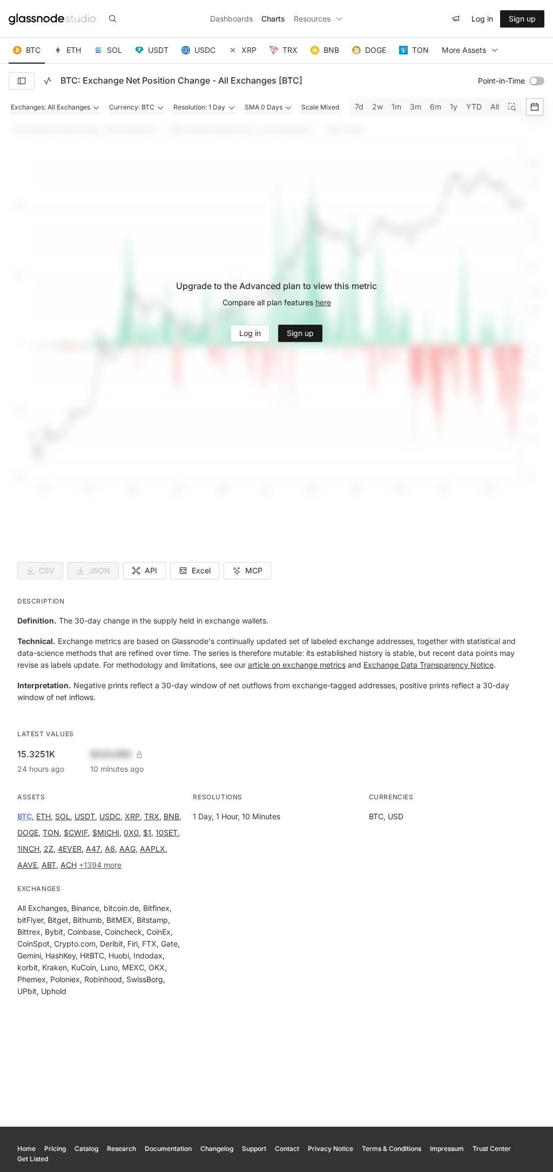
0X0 (131, 832)
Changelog (216, 1148)
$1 (147, 832)
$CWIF (76, 832)
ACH (68, 864)
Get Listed (32, 1159)
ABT (49, 864)
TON (51, 832)
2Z (48, 848)
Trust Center (492, 1148)
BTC (24, 816)
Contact (287, 1148)
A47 (93, 848)
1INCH (28, 848)
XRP (132, 816)
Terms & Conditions (391, 1148)
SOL (62, 816)
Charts (273, 18)
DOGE (27, 832)
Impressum (447, 1148)
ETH (43, 816)
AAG (127, 848)
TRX (151, 816)
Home (26, 1148)
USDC (109, 816)
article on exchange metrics (297, 664)
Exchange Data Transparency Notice (428, 664)
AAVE (27, 864)
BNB (171, 816)
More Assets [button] (464, 49)
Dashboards (231, 18)
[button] (27, 51)
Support (254, 1148)
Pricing (55, 1148)
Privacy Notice (330, 1148)
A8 (110, 848)
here (323, 302)
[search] (113, 19)
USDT (85, 816)
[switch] (536, 81)
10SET (167, 832)
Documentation (168, 1148)
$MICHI (105, 832)
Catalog (86, 1148)
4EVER (70, 848)
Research (121, 1148)
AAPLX (152, 848)
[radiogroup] (435, 106)
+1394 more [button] (100, 864)
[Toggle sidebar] (22, 81)
